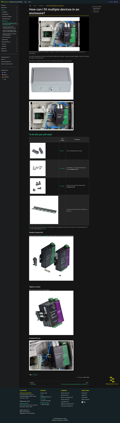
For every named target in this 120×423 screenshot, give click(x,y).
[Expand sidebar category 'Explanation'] (16, 51)
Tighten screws (96, 10)
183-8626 (62, 186)
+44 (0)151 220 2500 (45, 400)
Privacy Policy (64, 399)
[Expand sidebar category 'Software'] (16, 46)
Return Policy (64, 395)
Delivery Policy (64, 393)
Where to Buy (85, 399)
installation (35, 374)
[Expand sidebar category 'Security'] (16, 44)
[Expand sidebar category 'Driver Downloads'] (16, 37)
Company (84, 397)
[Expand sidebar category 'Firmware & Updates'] (16, 17)
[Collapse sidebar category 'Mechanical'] (16, 21)
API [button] (29, 2)
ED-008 (44, 228)
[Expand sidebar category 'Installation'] (16, 12)
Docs (25, 2)
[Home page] (30, 6)
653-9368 (62, 168)
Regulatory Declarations (66, 403)
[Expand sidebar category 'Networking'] (16, 40)
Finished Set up (96, 11)
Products (84, 393)
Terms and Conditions (66, 406)
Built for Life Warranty (66, 397)
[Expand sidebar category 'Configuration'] (16, 14)
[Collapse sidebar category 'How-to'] (16, 10)
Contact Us (43, 393)
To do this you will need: (96, 6)
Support (84, 395)
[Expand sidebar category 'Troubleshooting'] (16, 19)
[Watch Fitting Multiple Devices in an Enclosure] (59, 34)
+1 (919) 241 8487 (44, 404)
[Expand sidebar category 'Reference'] (16, 49)
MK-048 (62, 150)
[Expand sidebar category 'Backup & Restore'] (16, 42)
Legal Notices (64, 401)
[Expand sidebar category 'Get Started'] (16, 8)
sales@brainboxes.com (45, 396)
